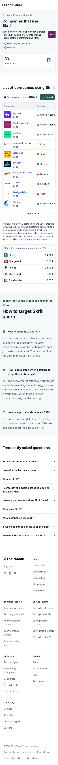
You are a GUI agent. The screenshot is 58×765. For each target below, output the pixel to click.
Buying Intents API (42, 614)
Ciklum (16, 202)
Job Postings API (41, 571)
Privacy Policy (28, 752)
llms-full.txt (32, 758)
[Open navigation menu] (54, 5)
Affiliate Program (12, 721)
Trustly (16, 182)
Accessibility (9, 758)
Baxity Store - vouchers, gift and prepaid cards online (23, 172)
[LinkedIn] (10, 573)
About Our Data (11, 691)
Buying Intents (11, 685)
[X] (5, 573)
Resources (38, 681)
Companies (9, 678)
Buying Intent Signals (43, 631)
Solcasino (18, 153)
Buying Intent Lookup (43, 608)
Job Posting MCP (41, 590)
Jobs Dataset (39, 578)
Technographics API (14, 614)
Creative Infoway (22, 143)
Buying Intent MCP (42, 637)
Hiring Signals (40, 584)
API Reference (40, 668)
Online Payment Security (19, 15)
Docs (35, 662)
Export (49, 97)
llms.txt (21, 758)
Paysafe (17, 113)
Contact (8, 709)
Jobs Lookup (39, 565)
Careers (8, 727)
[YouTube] (15, 573)
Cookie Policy (43, 752)
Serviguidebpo (20, 192)
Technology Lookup (14, 608)
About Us (8, 715)
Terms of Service (11, 752)
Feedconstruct (20, 123)
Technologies (11, 662)
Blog (35, 675)
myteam (17, 162)
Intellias (17, 133)
